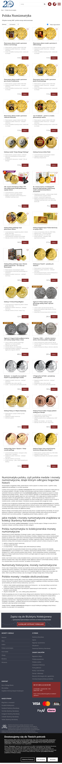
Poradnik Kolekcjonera (8, 705)
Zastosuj (4, 24)
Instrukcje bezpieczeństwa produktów (42, 679)
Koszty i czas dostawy (38, 670)
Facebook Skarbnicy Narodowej (10, 708)
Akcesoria (4, 662)
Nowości (4, 637)
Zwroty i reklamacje (37, 673)
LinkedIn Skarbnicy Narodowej (10, 716)
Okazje (3, 655)
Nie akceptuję (41, 759)
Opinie (34, 640)
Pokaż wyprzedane (55, 24)
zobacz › (25, 58)
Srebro (3, 644)
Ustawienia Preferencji (28, 759)
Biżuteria (4, 659)
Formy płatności (36, 667)
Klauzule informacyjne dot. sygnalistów (43, 676)
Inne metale (5, 651)
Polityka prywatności (38, 659)
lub (42, 685)
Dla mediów (5, 688)
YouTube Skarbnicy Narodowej (10, 711)
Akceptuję (53, 759)
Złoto (3, 641)
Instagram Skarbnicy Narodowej (10, 714)
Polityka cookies (36, 662)
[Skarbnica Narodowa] (9, 4)
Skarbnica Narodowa (38, 637)
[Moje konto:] (50, 4)
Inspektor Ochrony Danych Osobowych (12, 691)
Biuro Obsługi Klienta (7, 685)
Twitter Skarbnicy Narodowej (10, 719)
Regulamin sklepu (37, 656)
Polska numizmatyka (7, 648)
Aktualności (35, 645)
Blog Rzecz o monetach (8, 702)
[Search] (45, 4)
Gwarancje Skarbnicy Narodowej (41, 648)
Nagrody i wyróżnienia (38, 643)
